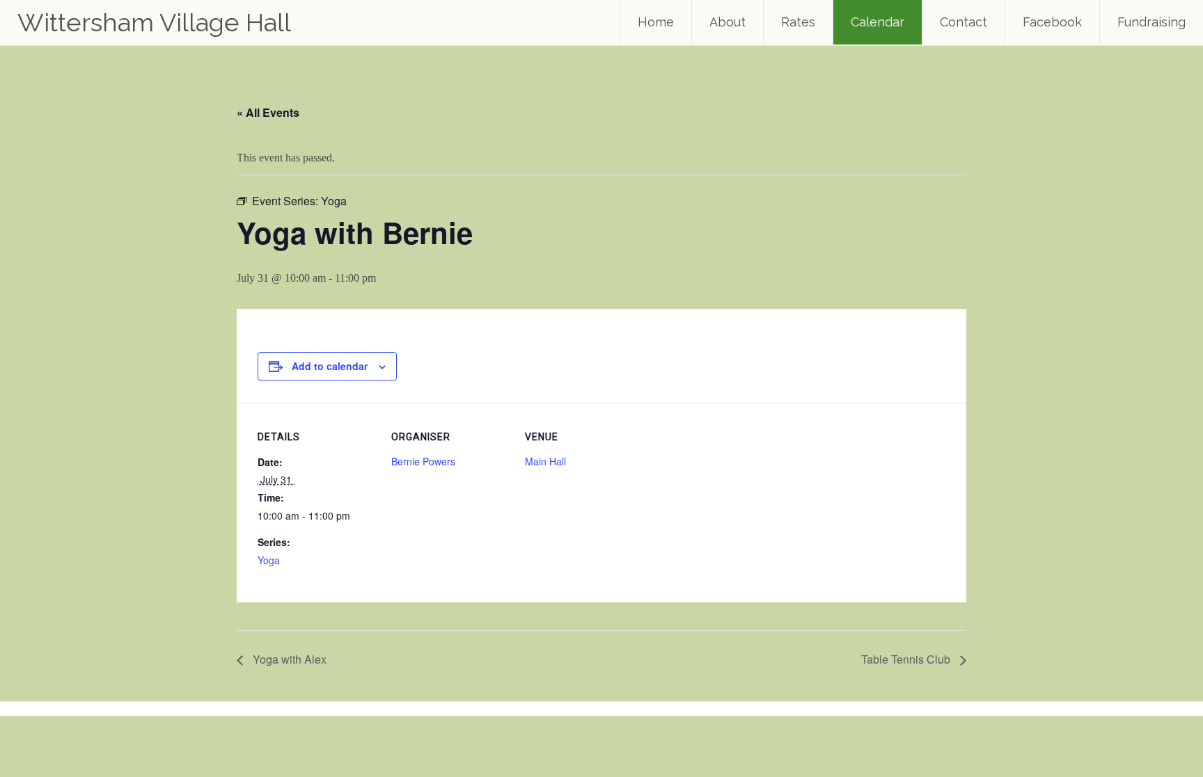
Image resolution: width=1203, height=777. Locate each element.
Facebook (1052, 22)
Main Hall (545, 461)
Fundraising (1151, 22)
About (727, 22)
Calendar (877, 22)
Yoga (269, 560)
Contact (963, 22)
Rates (798, 22)
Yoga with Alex (288, 659)
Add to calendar (330, 366)
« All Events (268, 112)
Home (656, 22)
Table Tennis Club (907, 659)
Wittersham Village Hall (154, 22)
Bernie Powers (423, 461)
